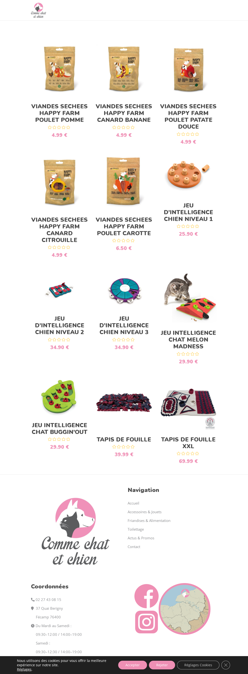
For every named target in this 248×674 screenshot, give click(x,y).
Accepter (132, 665)
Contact (134, 546)
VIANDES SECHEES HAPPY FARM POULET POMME (59, 113)
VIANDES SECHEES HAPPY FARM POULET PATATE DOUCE (188, 117)
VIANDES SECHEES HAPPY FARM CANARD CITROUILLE (59, 230)
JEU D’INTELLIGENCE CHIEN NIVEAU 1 (188, 212)
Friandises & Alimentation (149, 520)
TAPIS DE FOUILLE (124, 439)
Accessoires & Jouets (145, 511)
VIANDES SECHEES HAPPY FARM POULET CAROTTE (124, 226)
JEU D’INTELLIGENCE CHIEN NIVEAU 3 (124, 325)
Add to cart (59, 71)
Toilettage (136, 529)
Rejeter (162, 665)
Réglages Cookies (198, 665)
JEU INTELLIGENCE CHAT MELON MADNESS (188, 339)
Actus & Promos (141, 537)
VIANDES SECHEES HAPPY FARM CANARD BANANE (124, 113)
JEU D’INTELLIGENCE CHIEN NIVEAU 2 (59, 325)
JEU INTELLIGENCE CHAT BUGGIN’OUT (59, 428)
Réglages (24, 669)
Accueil (133, 503)
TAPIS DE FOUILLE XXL (188, 443)
